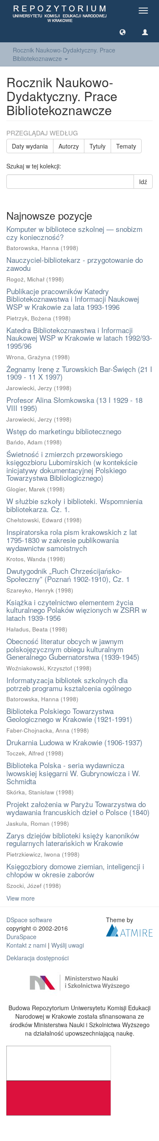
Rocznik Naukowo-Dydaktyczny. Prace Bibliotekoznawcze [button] (64, 54)
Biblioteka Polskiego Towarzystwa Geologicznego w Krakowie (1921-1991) (69, 715)
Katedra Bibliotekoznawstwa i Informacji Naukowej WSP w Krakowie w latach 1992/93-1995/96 (79, 338)
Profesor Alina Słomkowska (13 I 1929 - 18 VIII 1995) (74, 403)
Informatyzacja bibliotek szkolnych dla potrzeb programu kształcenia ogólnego (68, 684)
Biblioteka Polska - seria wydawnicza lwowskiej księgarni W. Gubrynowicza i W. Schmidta (73, 773)
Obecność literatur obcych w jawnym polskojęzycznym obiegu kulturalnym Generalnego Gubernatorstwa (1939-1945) (72, 649)
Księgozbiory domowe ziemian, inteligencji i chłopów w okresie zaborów (75, 870)
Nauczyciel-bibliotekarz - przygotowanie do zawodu (74, 263)
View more (20, 898)
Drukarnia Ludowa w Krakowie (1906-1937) (74, 742)
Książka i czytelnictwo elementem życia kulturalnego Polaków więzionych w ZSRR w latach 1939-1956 (76, 610)
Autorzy (69, 146)
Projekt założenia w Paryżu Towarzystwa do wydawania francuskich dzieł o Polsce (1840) (78, 808)
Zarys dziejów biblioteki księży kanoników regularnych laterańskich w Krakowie (72, 839)
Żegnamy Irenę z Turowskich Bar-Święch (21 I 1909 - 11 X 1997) (79, 373)
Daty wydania (30, 146)
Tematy (126, 146)
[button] (122, 32)
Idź (143, 181)
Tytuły (97, 146)
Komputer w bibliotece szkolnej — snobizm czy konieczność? (74, 232)
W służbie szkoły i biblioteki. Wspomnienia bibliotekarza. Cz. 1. (74, 505)
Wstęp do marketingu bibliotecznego (63, 431)
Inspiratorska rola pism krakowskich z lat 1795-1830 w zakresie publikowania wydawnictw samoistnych (71, 539)
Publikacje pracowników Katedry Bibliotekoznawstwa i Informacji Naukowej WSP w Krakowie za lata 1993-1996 (72, 299)
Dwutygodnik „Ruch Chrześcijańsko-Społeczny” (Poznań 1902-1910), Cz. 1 (68, 574)
